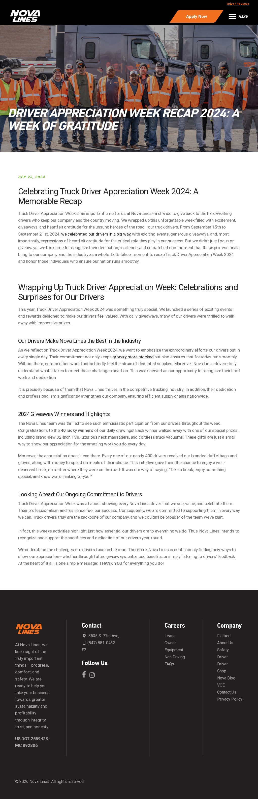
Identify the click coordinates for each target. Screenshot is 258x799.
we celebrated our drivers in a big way (96, 234)
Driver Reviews (238, 4)
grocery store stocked (132, 356)
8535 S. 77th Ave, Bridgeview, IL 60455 (100, 636)
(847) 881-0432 (101, 643)
